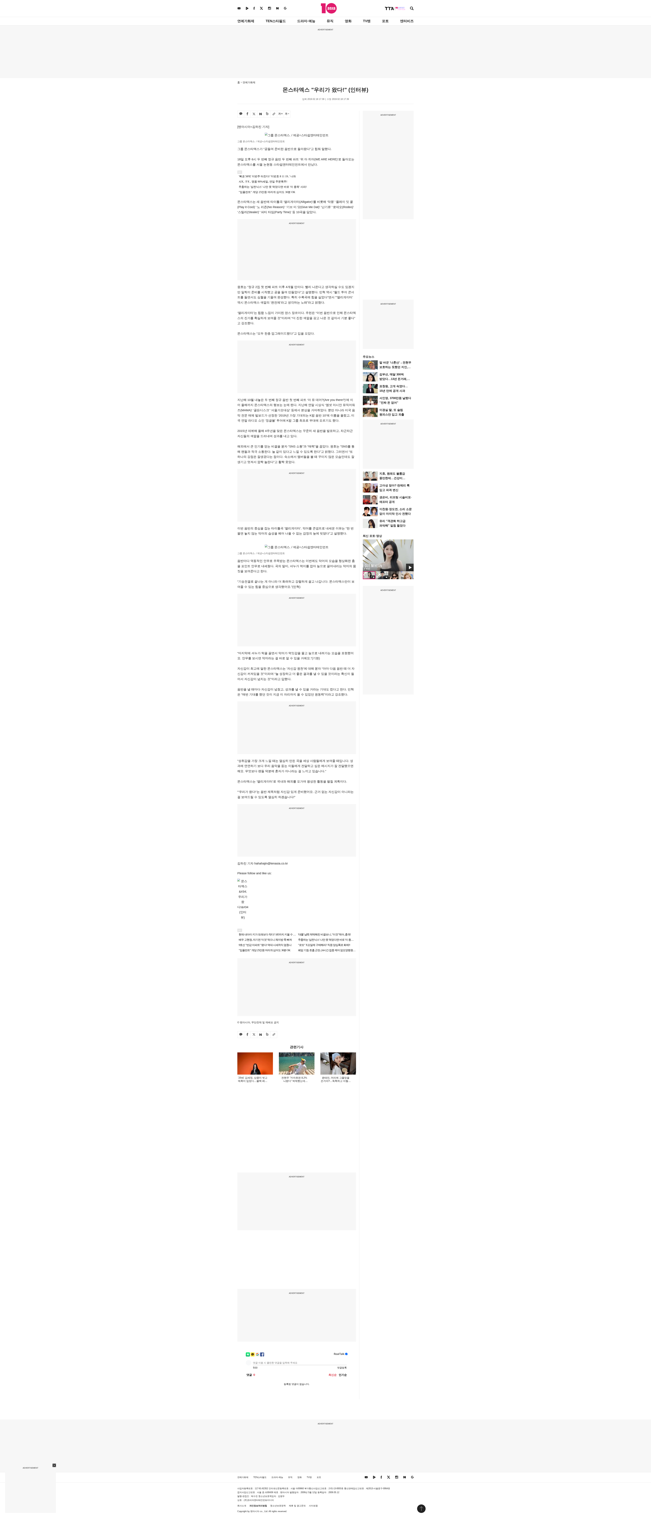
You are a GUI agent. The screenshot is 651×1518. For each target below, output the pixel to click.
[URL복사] (273, 114)
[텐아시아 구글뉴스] (285, 8)
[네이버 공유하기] (260, 114)
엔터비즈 (407, 21)
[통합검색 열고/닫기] (412, 9)
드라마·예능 (306, 21)
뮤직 (330, 21)
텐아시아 (254, 1511)
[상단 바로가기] (421, 1508)
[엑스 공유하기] (254, 114)
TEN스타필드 (276, 21)
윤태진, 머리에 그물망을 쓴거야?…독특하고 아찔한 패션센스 (336, 1081)
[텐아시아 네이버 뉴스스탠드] (277, 8)
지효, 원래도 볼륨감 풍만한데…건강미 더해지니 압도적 (392, 478)
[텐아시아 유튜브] (239, 8)
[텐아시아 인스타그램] (269, 8)
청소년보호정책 (278, 1505)
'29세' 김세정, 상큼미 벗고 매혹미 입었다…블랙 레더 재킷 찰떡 (252, 1081)
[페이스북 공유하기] (247, 114)
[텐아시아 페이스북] (254, 8)
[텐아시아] (329, 8)
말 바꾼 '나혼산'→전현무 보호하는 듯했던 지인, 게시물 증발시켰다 (395, 367)
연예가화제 (245, 21)
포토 (385, 21)
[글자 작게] (287, 114)
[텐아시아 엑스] (261, 8)
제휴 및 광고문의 (297, 1505)
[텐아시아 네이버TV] (247, 8)
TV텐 (367, 21)
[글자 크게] (280, 114)
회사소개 (241, 1505)
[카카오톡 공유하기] (240, 114)
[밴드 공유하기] (267, 114)
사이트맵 (313, 1505)
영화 (348, 21)
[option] (388, 555)
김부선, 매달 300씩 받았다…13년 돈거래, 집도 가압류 (393, 379)
